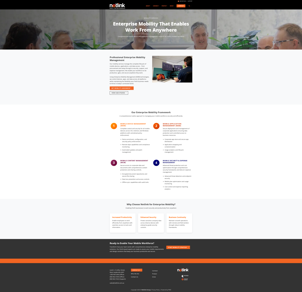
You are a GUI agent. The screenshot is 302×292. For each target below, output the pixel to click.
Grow (154, 277)
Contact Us (134, 277)
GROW (171, 6)
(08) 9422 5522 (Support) (118, 279)
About (148, 6)
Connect (155, 271)
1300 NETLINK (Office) (117, 274)
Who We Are (135, 274)
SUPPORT (190, 1)
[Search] (189, 5)
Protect (154, 274)
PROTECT (164, 6)
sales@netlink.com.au (117, 283)
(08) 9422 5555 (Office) (117, 277)
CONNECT (156, 6)
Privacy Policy (156, 290)
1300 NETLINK (182, 1)
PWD (169, 290)
